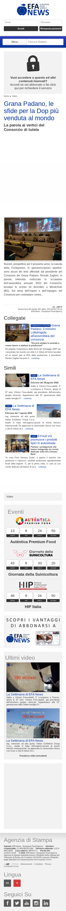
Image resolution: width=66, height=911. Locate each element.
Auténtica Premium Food (33, 542)
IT (17, 883)
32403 (49, 860)
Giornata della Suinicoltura (33, 574)
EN (7, 883)
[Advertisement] (33, 180)
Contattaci (38, 864)
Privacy (48, 864)
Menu (15, 42)
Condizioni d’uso (11, 866)
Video (14, 96)
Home (6, 96)
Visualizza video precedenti (33, 756)
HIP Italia (33, 607)
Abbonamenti (26, 864)
